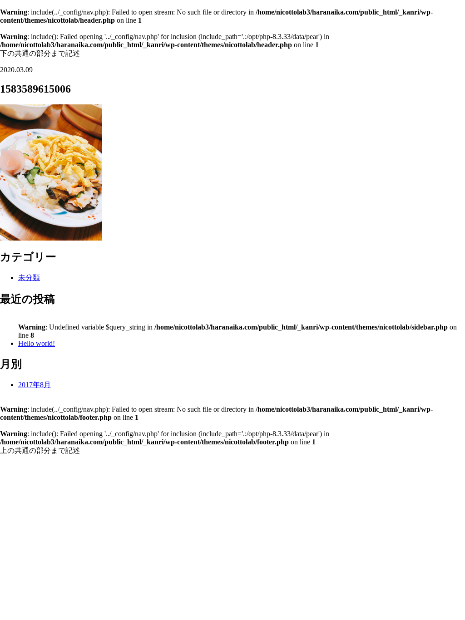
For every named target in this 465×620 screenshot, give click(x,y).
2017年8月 (34, 385)
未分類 (29, 277)
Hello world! (36, 343)
